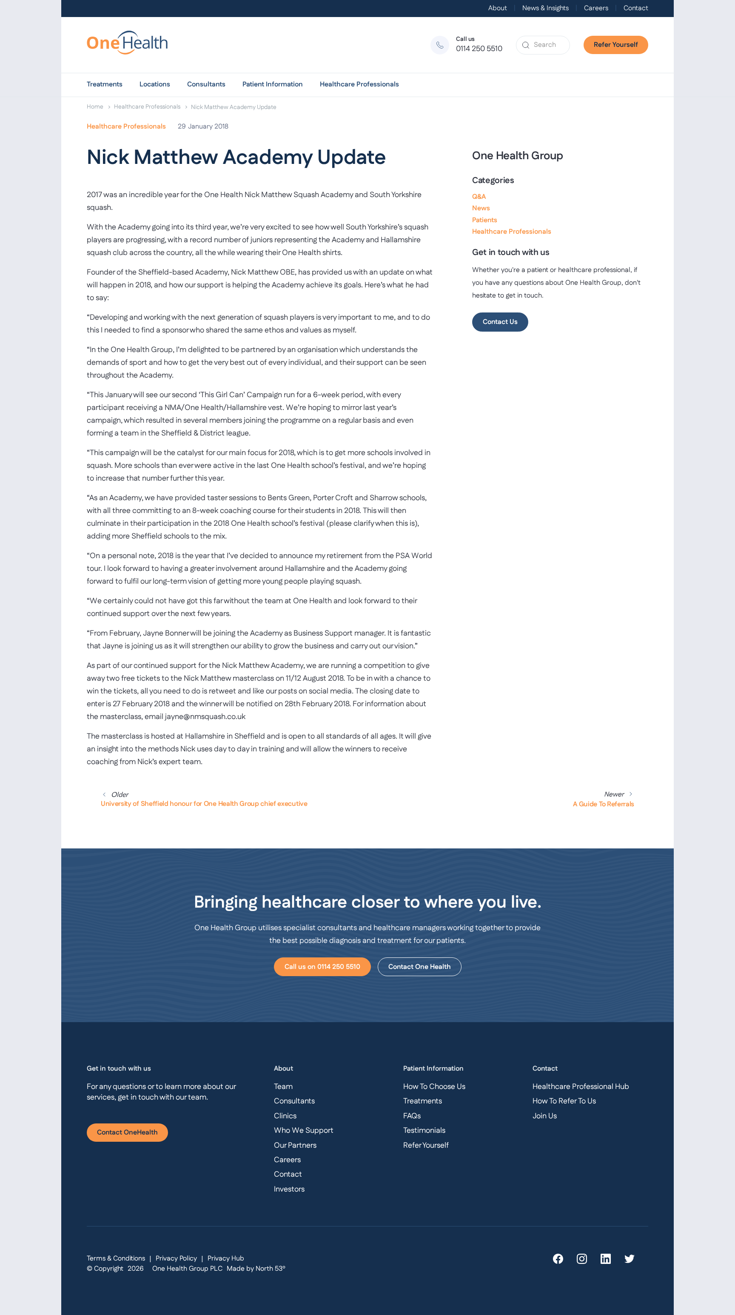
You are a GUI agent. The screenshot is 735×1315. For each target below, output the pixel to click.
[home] (131, 45)
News (481, 208)
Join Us (545, 1116)
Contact (636, 8)
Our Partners (295, 1145)
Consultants (206, 84)
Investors (289, 1189)
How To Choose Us (434, 1086)
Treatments (104, 84)
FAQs (412, 1116)
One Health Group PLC (187, 1269)
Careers (596, 8)
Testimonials (424, 1130)
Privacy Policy (176, 1258)
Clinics (285, 1116)
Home (95, 107)
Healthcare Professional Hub (581, 1086)
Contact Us (500, 322)
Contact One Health (419, 967)
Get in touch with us (119, 1069)
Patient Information (272, 84)
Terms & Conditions (116, 1258)
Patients (484, 220)
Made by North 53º (256, 1269)
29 (182, 127)
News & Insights (545, 8)
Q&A (479, 197)
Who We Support (303, 1130)
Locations (155, 84)
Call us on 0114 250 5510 (322, 967)
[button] (104, 85)
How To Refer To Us (564, 1101)
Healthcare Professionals (359, 84)
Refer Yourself (616, 45)
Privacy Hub (226, 1258)
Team (283, 1086)
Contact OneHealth (127, 1132)
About (497, 8)
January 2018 (208, 127)
